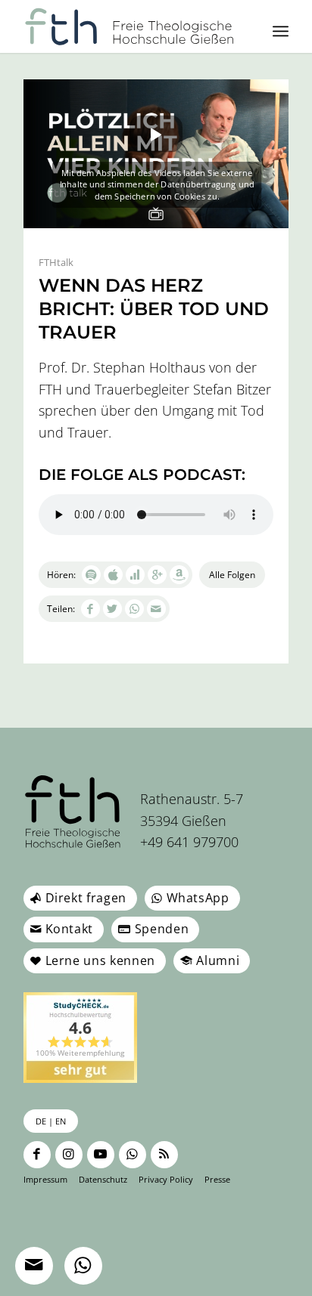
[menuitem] (281, 31)
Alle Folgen (232, 574)
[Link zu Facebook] (37, 1154)
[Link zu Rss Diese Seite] (164, 1154)
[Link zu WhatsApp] (132, 1154)
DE (41, 1121)
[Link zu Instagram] (69, 1154)
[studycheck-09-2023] (80, 1037)
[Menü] (281, 31)
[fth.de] (129, 26)
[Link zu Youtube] (100, 1154)
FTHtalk (56, 262)
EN (60, 1121)
